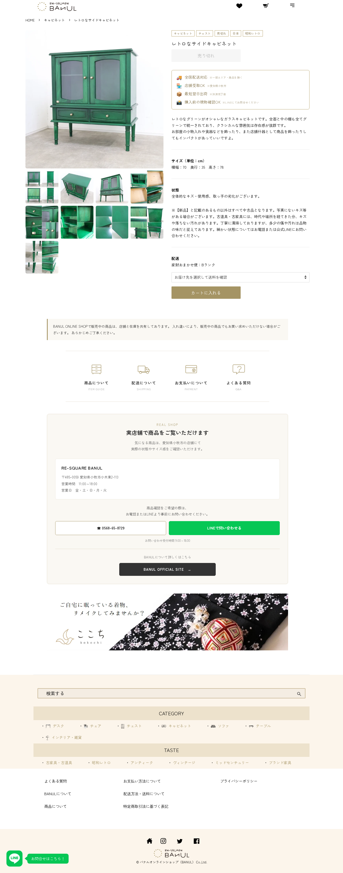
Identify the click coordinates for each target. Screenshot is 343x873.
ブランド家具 (279, 762)
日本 (236, 33)
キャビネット (55, 20)
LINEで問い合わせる (224, 528)
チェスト (205, 33)
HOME (30, 20)
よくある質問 (55, 781)
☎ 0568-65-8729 (111, 528)
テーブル (263, 725)
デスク (58, 725)
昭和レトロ (252, 33)
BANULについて (57, 793)
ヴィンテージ (183, 762)
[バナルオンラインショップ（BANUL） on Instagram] (163, 842)
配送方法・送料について (144, 793)
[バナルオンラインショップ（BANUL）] (147, 842)
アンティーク (141, 762)
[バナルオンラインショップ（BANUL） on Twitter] (180, 842)
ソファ (223, 725)
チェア (95, 725)
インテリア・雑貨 (66, 737)
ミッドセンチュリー (231, 762)
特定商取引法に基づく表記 (145, 806)
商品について (55, 806)
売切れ (221, 33)
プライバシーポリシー (239, 781)
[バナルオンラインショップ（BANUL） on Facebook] (196, 842)
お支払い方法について (142, 781)
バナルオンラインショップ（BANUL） (167, 862)
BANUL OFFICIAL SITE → (167, 569)
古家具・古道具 (58, 762)
